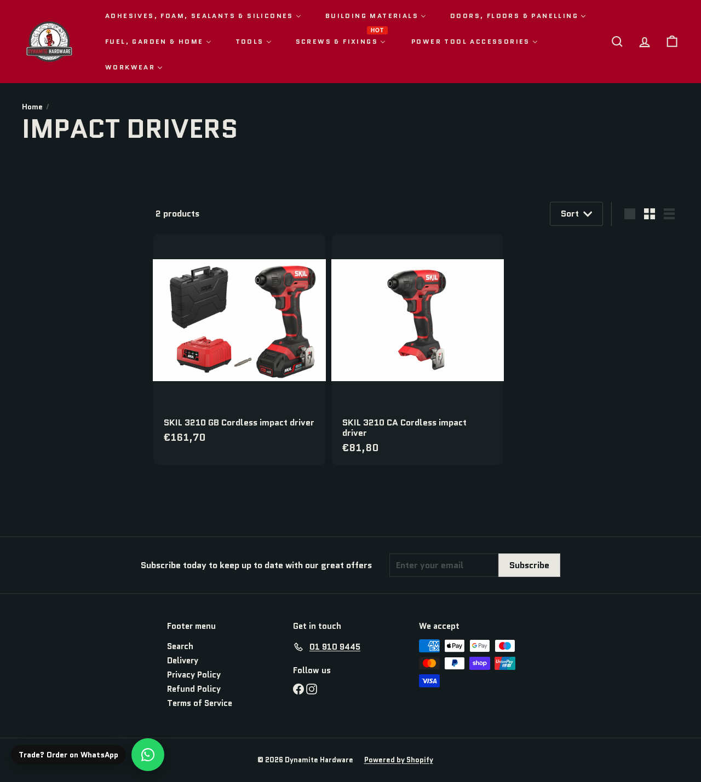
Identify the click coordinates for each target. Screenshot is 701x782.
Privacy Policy (194, 675)
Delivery (182, 661)
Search (180, 646)
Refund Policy (194, 689)
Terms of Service (199, 703)
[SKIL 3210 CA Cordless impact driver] (417, 349)
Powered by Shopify (398, 760)
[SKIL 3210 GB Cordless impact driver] (239, 344)
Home (32, 107)
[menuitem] (203, 15)
